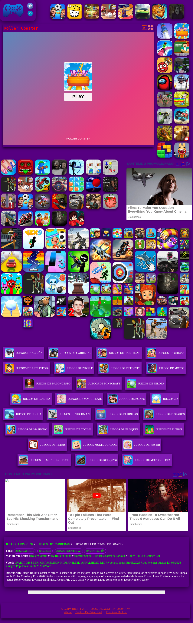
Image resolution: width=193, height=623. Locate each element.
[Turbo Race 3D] (142, 17)
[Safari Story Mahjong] (8, 173)
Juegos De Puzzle (80, 368)
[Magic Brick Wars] (74, 17)
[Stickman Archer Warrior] (76, 173)
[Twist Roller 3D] (164, 37)
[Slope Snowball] (108, 17)
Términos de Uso (116, 612)
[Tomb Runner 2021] (25, 173)
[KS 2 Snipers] (164, 122)
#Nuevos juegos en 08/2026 (123, 562)
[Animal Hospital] (181, 156)
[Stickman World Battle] (59, 207)
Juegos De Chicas (171, 352)
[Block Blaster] (164, 156)
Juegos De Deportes (125, 368)
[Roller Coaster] (181, 37)
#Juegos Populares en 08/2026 (24, 566)
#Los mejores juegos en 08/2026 (161, 562)
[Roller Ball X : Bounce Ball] (164, 71)
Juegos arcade (24, 551)
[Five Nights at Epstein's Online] (110, 190)
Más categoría (95, 551)
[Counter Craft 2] (181, 71)
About (68, 612)
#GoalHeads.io (93, 562)
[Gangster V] (181, 139)
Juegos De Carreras (75, 352)
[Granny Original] (59, 173)
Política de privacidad (88, 612)
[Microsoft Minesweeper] (110, 173)
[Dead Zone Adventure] (59, 224)
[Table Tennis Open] (93, 190)
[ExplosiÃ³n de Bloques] (76, 190)
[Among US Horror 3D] (164, 88)
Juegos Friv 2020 (19, 544)
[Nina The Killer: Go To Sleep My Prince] (176, 17)
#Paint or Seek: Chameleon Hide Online (47, 562)
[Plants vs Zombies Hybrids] (76, 207)
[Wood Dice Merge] (91, 17)
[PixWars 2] (164, 105)
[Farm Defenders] (164, 139)
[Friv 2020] (30, 7)
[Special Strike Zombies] (93, 207)
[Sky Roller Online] (164, 54)
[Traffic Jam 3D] (59, 190)
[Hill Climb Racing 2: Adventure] (42, 190)
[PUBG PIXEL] (181, 88)
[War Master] (42, 173)
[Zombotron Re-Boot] (42, 207)
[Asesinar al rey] (8, 207)
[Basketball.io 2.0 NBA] (125, 17)
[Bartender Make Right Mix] (181, 105)
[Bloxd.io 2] (76, 224)
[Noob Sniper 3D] (8, 224)
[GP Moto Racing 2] (25, 224)
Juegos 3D (45, 551)
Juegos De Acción (29, 352)
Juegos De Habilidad (124, 352)
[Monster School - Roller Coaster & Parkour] (181, 54)
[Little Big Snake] (159, 17)
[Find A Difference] (93, 173)
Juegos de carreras (68, 551)
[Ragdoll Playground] (110, 207)
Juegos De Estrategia (32, 368)
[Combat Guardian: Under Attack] (8, 190)
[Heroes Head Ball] (57, 17)
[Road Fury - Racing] (181, 122)
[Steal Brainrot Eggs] (42, 224)
